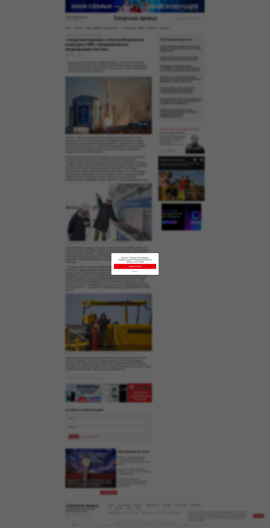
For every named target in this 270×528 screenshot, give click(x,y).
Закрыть (135, 271)
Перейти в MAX (135, 266)
